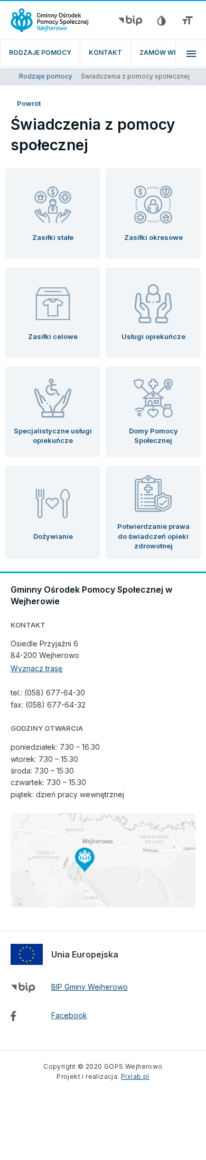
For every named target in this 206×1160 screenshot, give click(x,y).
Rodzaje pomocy (40, 52)
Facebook (69, 1015)
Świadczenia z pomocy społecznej (135, 76)
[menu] (190, 53)
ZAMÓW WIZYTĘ (166, 52)
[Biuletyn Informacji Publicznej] (130, 20)
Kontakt (105, 52)
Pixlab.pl (135, 1076)
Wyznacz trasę (36, 668)
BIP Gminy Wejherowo (89, 986)
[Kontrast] (161, 20)
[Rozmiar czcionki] (187, 20)
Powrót (29, 103)
